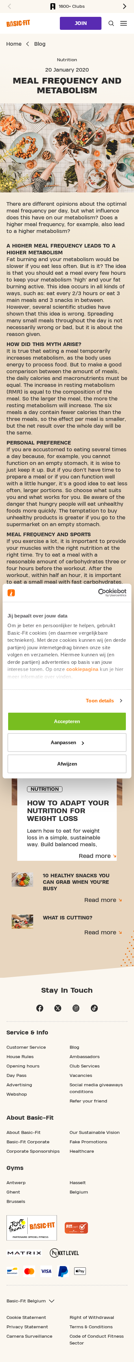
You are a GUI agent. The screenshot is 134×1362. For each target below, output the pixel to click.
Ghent (13, 1192)
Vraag (110, 23)
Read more (95, 856)
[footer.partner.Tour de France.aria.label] (32, 1228)
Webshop (17, 1094)
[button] (8, 6)
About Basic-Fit (24, 1132)
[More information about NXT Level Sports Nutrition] (64, 1253)
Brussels (16, 1201)
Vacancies (81, 1075)
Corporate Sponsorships (33, 1151)
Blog (74, 1047)
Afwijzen (67, 763)
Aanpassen (63, 742)
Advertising (19, 1085)
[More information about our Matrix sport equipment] (24, 1253)
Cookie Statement (26, 1317)
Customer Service (26, 1047)
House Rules (20, 1057)
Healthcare (82, 1151)
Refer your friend (88, 1101)
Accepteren (67, 721)
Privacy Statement (27, 1327)
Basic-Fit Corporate (28, 1142)
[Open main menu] (123, 23)
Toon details (100, 700)
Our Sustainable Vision (95, 1132)
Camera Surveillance (29, 1336)
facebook (39, 1008)
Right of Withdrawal (92, 1317)
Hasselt (78, 1183)
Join (81, 23)
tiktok (94, 1008)
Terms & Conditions (91, 1327)
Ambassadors (85, 1057)
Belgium (79, 1192)
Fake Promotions (88, 1142)
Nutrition (67, 60)
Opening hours (23, 1066)
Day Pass (16, 1075)
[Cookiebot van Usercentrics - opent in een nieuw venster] (98, 593)
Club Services (85, 1066)
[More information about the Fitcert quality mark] (76, 1228)
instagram (76, 1008)
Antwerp (16, 1183)
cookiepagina (82, 669)
